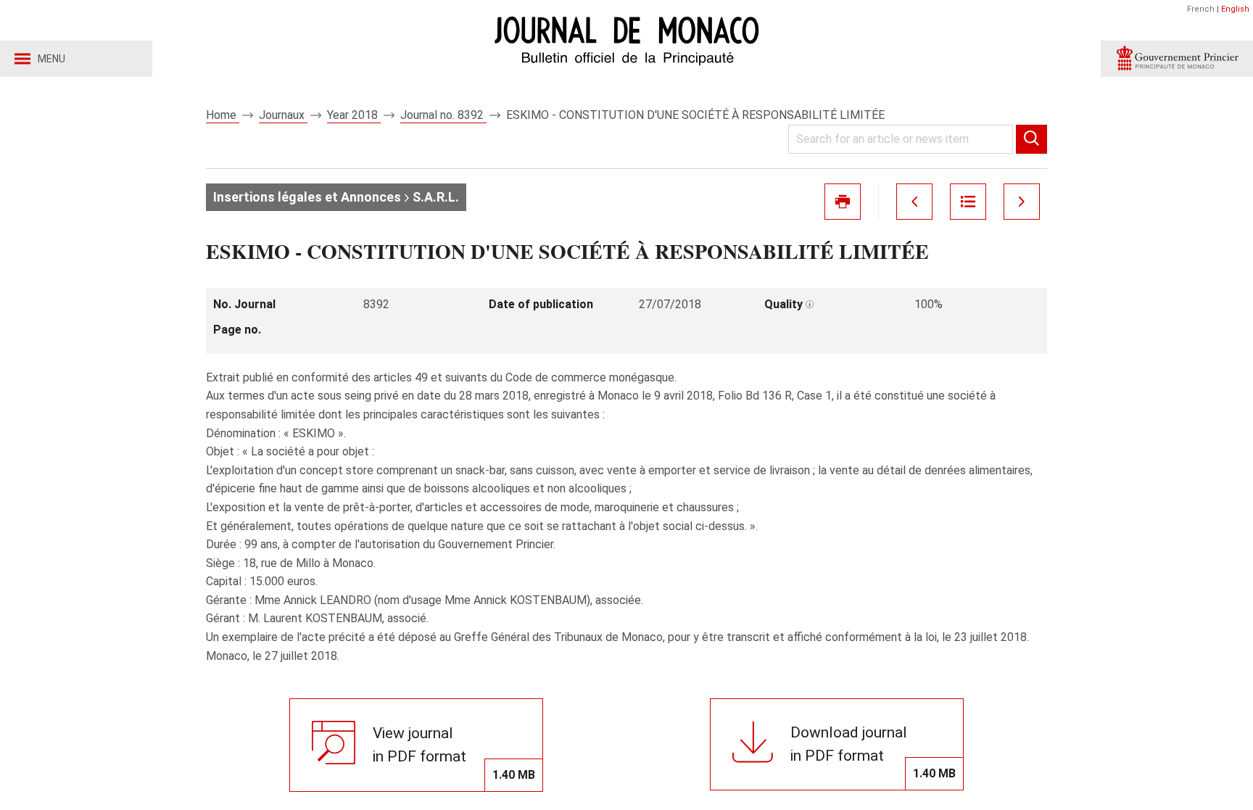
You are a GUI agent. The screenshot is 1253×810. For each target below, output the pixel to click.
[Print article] (842, 201)
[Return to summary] (968, 201)
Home (222, 115)
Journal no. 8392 (443, 115)
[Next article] (1022, 201)
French (1201, 9)
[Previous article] (914, 201)
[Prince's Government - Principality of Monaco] (1177, 59)
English (1235, 9)
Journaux (283, 115)
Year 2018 (354, 115)
